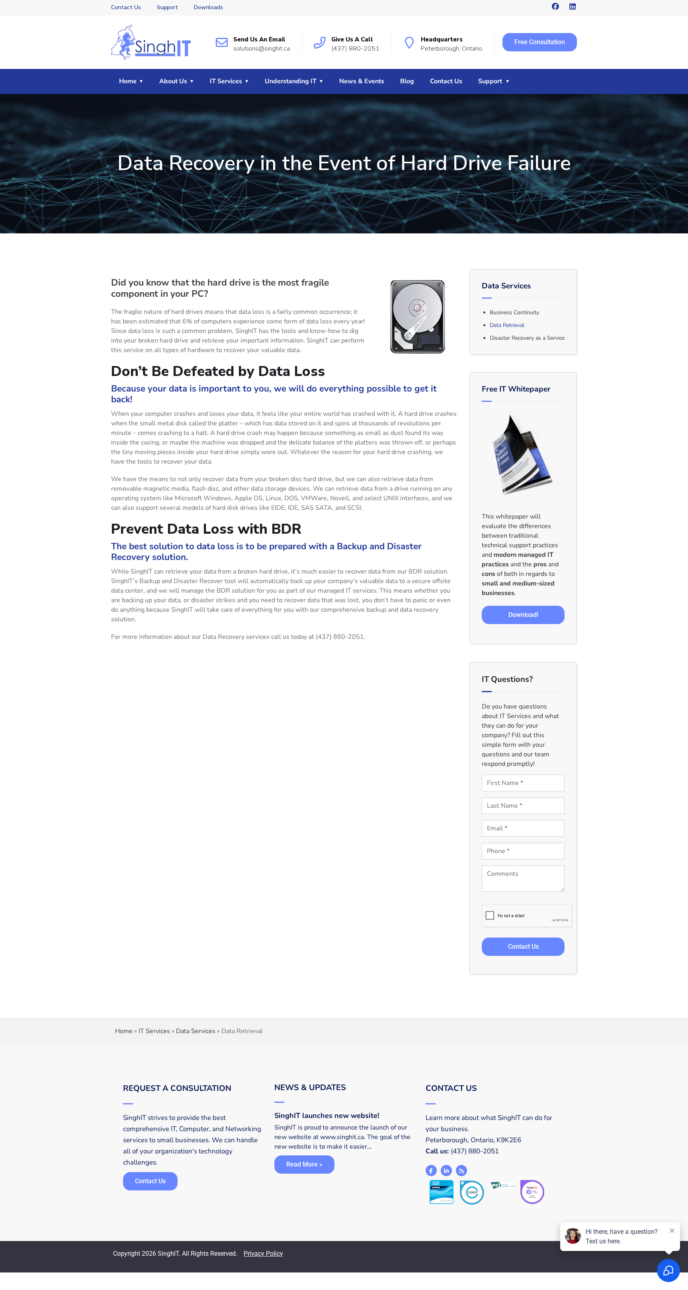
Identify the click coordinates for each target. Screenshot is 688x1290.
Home (128, 81)
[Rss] (461, 1170)
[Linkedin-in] (446, 1170)
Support (167, 7)
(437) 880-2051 (355, 48)
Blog (407, 81)
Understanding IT (291, 81)
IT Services (226, 81)
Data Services (195, 1031)
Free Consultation (539, 42)
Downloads (208, 7)
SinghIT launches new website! (326, 1115)
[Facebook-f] (431, 1170)
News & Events (361, 81)
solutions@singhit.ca (261, 48)
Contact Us (126, 7)
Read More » (304, 1164)
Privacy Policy (263, 1253)
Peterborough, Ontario (451, 48)
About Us (173, 81)
